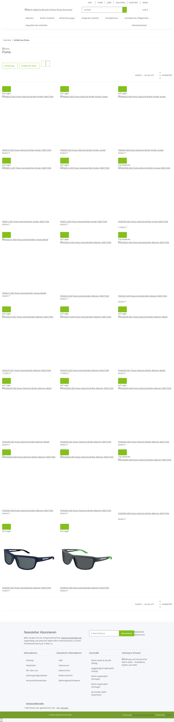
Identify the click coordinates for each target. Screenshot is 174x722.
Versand (64, 708)
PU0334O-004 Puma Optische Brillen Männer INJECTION (143, 513)
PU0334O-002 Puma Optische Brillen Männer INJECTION (85, 510)
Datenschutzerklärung (71, 638)
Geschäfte (120, 2)
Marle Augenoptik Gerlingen (99, 685)
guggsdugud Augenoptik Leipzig (102, 669)
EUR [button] (90, 2)
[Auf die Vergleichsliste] (4, 89)
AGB (61, 660)
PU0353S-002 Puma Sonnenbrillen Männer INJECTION (26, 588)
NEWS (145, 2)
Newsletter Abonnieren (139, 633)
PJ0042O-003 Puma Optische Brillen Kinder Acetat (140, 150)
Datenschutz (64, 670)
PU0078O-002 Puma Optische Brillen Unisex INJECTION (143, 221)
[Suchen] (124, 10)
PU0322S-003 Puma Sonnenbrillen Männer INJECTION (142, 296)
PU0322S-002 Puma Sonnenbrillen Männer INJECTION (84, 296)
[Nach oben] (1, 720)
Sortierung (9, 65)
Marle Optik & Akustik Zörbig (101, 661)
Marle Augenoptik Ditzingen (99, 677)
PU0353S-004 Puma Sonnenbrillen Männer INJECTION (84, 588)
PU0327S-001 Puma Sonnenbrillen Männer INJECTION (26, 370)
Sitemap (30, 660)
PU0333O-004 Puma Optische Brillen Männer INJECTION (27, 510)
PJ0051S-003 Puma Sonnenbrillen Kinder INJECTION (83, 221)
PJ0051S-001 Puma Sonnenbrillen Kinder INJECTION (25, 221)
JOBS (109, 2)
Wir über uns (32, 670)
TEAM (100, 2)
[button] (133, 9)
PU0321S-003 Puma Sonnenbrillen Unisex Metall (24, 293)
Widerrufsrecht (66, 675)
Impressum (64, 665)
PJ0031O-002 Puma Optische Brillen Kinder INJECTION (26, 150)
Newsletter (31, 665)
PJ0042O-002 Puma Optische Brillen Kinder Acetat (82, 150)
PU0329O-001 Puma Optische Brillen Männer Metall (141, 370)
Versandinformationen (36, 680)
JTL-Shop (168, 715)
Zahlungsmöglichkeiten (36, 675)
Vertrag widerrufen (35, 703)
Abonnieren (126, 633)
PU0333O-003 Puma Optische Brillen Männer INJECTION (143, 442)
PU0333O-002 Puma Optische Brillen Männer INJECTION (85, 442)
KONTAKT (133, 2)
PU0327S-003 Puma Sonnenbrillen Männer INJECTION (84, 370)
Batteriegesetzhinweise (69, 680)
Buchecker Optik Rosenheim (98, 693)
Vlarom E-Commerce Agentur (143, 715)
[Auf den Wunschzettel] (9, 89)
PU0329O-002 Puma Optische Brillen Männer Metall (25, 442)
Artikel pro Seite (28, 65)
